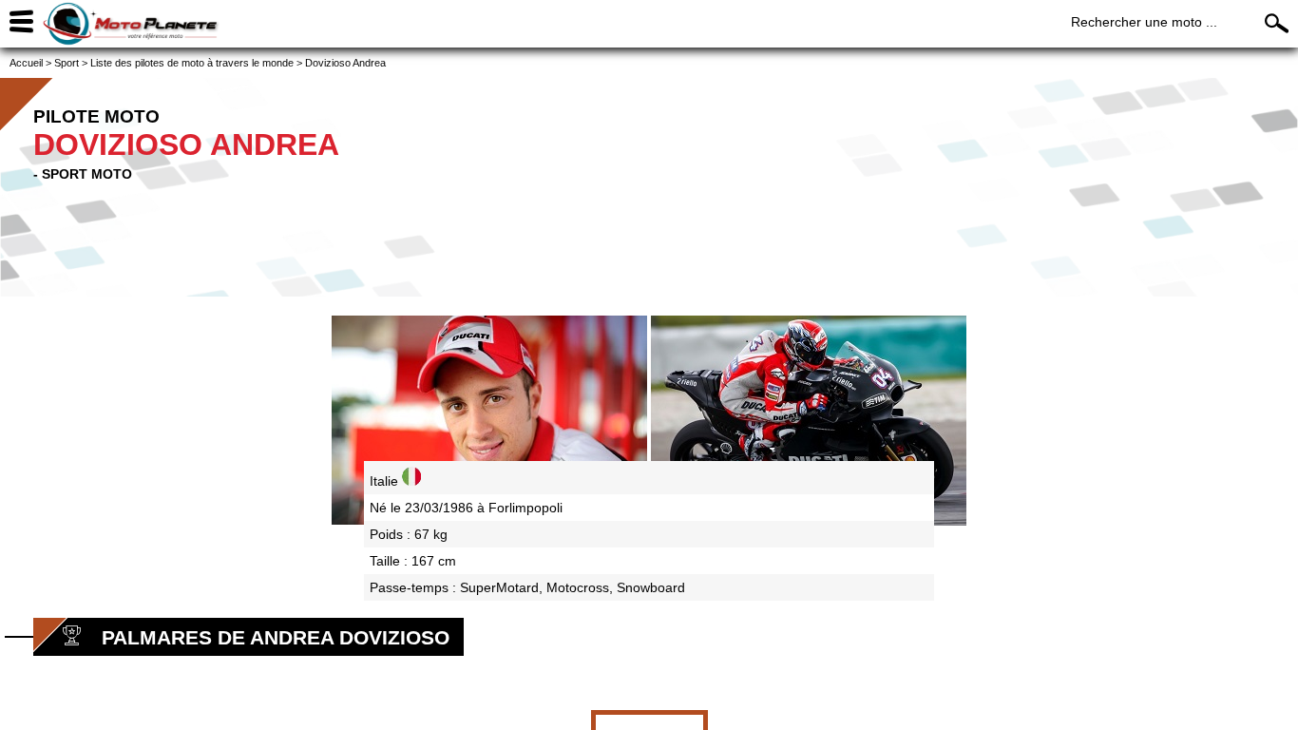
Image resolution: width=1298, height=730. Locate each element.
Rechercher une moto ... (1144, 21)
